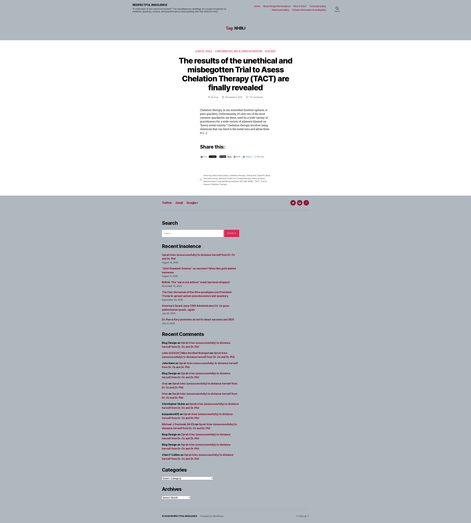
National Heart (258, 178)
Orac (216, 97)
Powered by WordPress (212, 516)
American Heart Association (216, 175)
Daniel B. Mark (263, 175)
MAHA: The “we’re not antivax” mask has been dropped (196, 282)
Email (179, 203)
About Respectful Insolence (276, 6)
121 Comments (256, 97)
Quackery (270, 51)
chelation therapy (237, 175)
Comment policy (318, 6)
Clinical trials (203, 51)
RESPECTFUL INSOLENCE (149, 4)
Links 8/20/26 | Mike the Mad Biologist (185, 353)
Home (257, 6)
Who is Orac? (300, 6)
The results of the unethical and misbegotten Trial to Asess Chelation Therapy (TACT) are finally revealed (235, 74)
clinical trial (251, 175)
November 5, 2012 (233, 97)
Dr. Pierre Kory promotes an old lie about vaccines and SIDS (198, 319)
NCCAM (243, 181)
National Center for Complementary (235, 178)
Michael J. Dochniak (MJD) (178, 424)
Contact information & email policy (309, 10)
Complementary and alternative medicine (238, 51)
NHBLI (250, 181)
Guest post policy (280, 10)
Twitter (167, 203)
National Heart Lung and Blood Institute (220, 181)
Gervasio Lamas (210, 178)
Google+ (192, 203)
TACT (257, 181)
